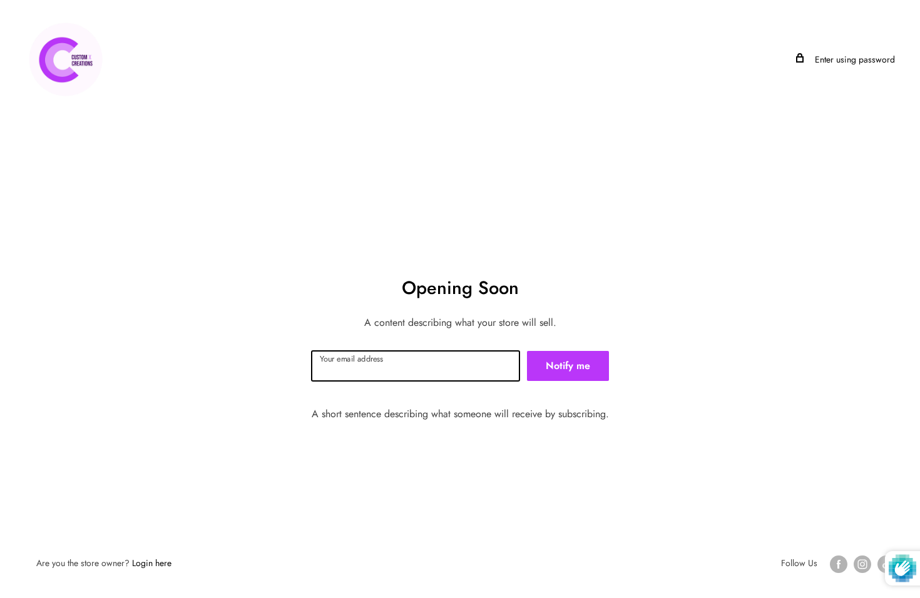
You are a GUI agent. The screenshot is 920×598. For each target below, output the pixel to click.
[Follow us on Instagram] (862, 564)
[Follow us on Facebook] (838, 564)
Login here (151, 563)
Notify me (568, 365)
